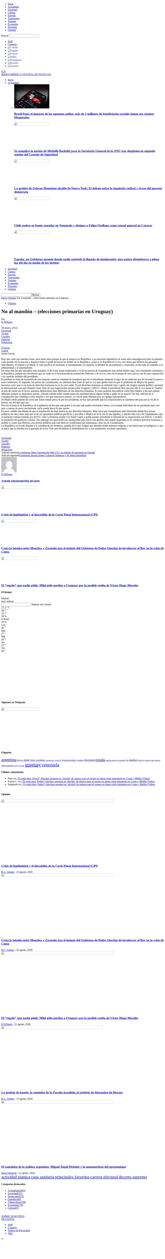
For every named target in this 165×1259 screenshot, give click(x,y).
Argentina (8, 759)
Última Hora (17, 1202)
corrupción (50, 760)
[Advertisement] (82, 675)
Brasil (26, 760)
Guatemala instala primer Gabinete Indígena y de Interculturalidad (52, 455)
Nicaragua (147, 760)
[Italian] (12, 56)
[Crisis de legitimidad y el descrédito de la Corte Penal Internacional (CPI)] (18, 488)
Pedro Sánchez (7, 765)
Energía (12, 15)
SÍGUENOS (7, 1219)
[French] (12, 53)
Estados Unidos (111, 760)
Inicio (11, 4)
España (100, 760)
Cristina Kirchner (69, 760)
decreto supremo (133, 1177)
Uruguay (33, 764)
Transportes (13, 18)
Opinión (12, 30)
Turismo (12, 21)
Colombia (40, 760)
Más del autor (32, 480)
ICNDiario (6, 322)
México (141, 760)
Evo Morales (121, 760)
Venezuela (50, 764)
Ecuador (80, 760)
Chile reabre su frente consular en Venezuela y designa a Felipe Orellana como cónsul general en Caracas (83, 225)
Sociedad (12, 9)
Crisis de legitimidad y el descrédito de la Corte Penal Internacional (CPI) (49, 514)
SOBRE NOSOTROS (12, 1216)
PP (19, 766)
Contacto (12, 44)
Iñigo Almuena (8, 1173)
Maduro (133, 760)
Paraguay (157, 760)
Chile (32, 760)
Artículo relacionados (13, 480)
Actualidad (13, 6)
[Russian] (13, 62)
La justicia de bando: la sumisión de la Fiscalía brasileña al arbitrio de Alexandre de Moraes (62, 1092)
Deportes (12, 27)
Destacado (16, 1196)
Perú (16, 766)
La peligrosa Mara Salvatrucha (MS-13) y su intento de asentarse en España (56, 452)
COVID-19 (57, 760)
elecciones (89, 760)
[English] (13, 50)
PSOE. (22, 766)
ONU (152, 760)
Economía (13, 24)
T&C (10, 1233)
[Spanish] (13, 65)
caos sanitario (42, 1177)
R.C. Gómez (7, 872)
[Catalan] (13, 47)
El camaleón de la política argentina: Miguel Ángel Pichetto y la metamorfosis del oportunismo (63, 1166)
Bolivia (20, 760)
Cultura (11, 12)
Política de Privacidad (19, 1230)
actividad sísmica (15, 1177)
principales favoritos (72, 1177)
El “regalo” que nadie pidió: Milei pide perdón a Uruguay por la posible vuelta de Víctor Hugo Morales (69, 585)
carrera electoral (104, 1177)
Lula (127, 760)
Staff (10, 41)
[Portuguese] (15, 59)
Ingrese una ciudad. (42, 604)
